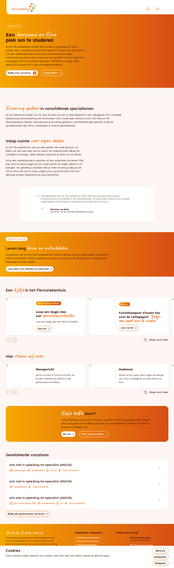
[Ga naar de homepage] (23, 7)
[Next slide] (14, 340)
